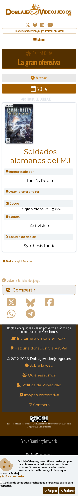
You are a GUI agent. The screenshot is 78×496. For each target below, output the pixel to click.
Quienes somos (41, 375)
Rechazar (68, 490)
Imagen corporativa (41, 395)
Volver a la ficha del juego (23, 280)
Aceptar (52, 490)
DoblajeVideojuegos (39, 454)
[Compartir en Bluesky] (30, 302)
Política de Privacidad (41, 385)
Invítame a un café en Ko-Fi (41, 338)
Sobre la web (41, 365)
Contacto (41, 405)
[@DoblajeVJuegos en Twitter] (27, 25)
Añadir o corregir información (18, 261)
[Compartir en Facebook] (49, 302)
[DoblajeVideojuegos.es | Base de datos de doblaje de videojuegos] (39, 10)
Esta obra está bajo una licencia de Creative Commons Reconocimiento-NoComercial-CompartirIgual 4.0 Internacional (39, 425)
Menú (41, 39)
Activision (41, 78)
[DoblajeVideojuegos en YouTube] (50, 25)
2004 (41, 89)
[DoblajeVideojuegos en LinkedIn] (42, 25)
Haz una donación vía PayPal (40, 348)
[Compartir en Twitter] (11, 302)
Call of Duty (41, 53)
